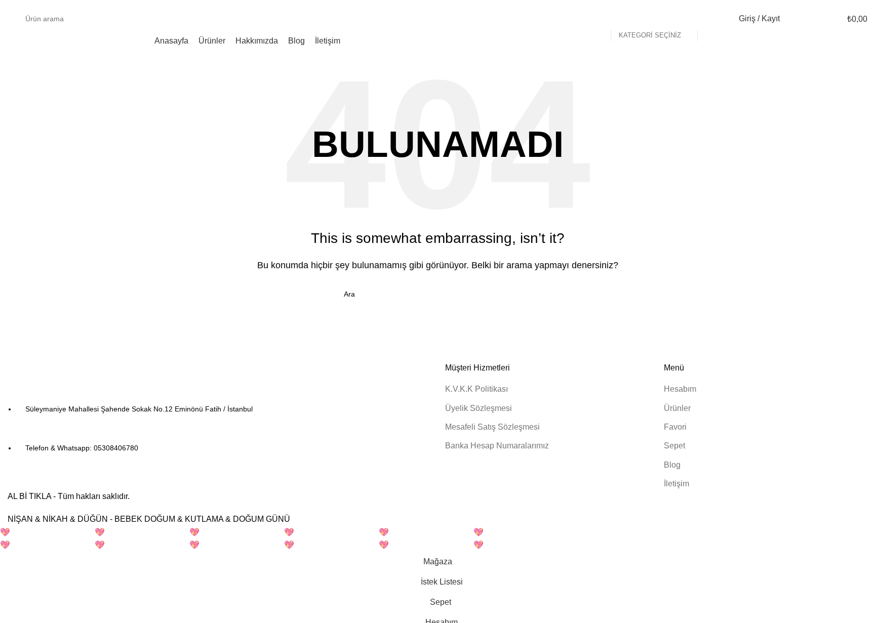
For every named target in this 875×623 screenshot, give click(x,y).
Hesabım (680, 389)
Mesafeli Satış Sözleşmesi (492, 427)
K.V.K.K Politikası (476, 389)
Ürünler (677, 408)
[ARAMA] (709, 18)
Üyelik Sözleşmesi (478, 408)
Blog (672, 465)
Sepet (674, 445)
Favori (675, 427)
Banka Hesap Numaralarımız (497, 445)
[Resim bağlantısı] (63, 376)
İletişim (676, 483)
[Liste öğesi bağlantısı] (219, 429)
